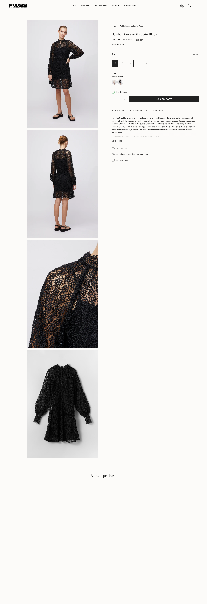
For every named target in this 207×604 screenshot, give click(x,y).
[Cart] (197, 6)
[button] (74, 6)
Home (114, 26)
